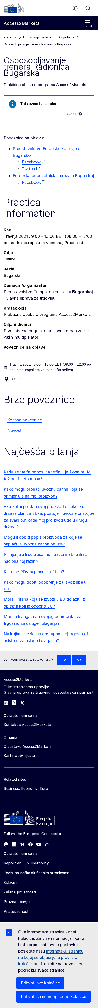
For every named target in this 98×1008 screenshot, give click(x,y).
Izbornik (88, 26)
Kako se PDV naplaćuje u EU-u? (34, 571)
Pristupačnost (16, 911)
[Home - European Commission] (37, 818)
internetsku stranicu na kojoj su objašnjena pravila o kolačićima (50, 957)
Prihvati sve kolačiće (40, 982)
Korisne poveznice (24, 420)
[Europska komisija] (14, 8)
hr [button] (75, 8)
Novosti (14, 430)
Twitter (29, 168)
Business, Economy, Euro (26, 788)
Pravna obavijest (18, 901)
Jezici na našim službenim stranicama (36, 872)
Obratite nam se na (20, 853)
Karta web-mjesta (19, 755)
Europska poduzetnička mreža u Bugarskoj (53, 175)
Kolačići (10, 882)
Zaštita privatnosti (20, 892)
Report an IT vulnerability (26, 863)
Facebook (31, 162)
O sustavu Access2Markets (28, 746)
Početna (10, 37)
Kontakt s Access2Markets (27, 724)
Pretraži (88, 8)
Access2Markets (18, 679)
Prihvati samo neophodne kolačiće (53, 996)
